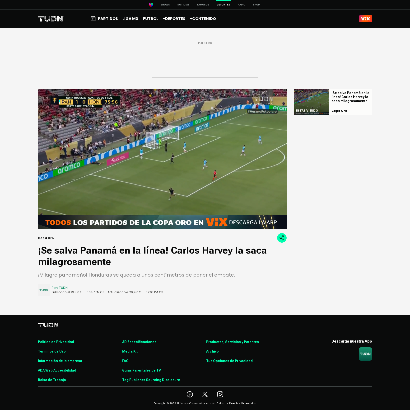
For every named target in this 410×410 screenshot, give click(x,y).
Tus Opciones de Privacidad (229, 361)
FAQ (125, 361)
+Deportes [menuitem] (174, 18)
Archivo (212, 351)
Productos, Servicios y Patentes (232, 342)
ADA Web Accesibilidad (57, 370)
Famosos (203, 4)
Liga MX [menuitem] (130, 18)
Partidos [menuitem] (108, 18)
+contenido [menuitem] (203, 18)
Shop (256, 4)
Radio (241, 4)
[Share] (282, 238)
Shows (165, 4)
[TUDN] (51, 18)
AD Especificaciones (139, 342)
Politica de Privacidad (56, 342)
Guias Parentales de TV (141, 370)
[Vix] (365, 18)
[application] (162, 159)
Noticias (183, 4)
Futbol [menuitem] (150, 18)
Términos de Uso (52, 351)
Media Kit (130, 351)
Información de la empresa (60, 361)
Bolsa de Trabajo (52, 380)
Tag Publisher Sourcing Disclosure (151, 380)
